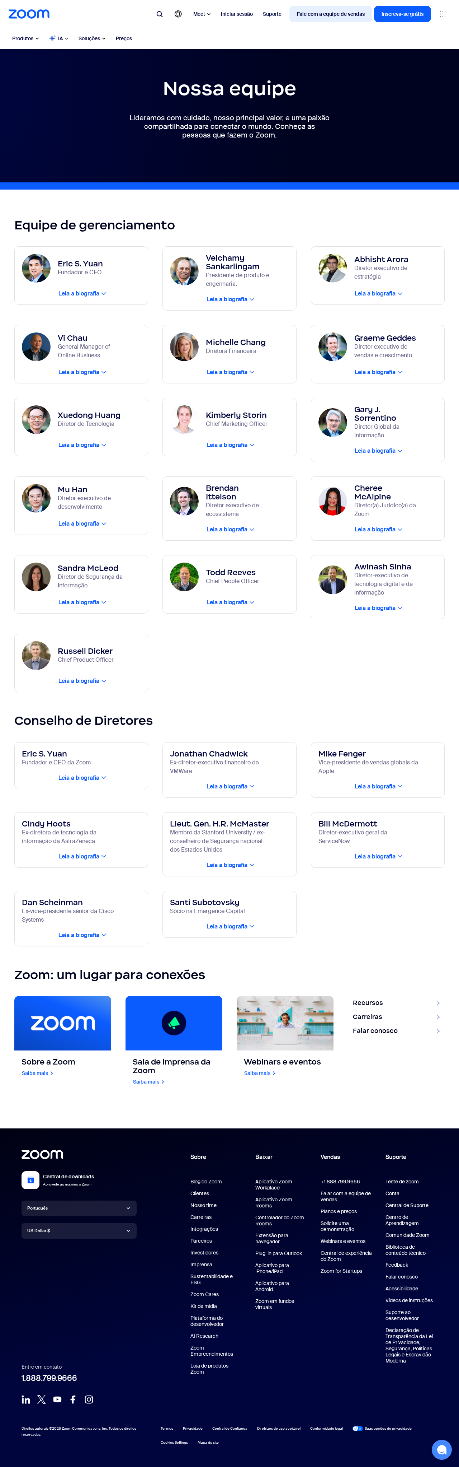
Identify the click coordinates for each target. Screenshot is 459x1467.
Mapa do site (208, 1442)
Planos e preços (339, 1211)
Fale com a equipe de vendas (331, 14)
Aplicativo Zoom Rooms (273, 1202)
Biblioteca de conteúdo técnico (405, 1250)
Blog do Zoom (206, 1181)
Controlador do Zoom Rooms (279, 1220)
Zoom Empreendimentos (211, 1351)
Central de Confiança (229, 1428)
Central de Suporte (407, 1205)
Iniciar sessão (237, 14)
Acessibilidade (401, 1288)
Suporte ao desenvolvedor (402, 1315)
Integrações (204, 1229)
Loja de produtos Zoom (209, 1369)
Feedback (396, 1265)
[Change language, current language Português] (178, 14)
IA (60, 38)
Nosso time (203, 1205)
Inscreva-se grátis (402, 14)
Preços (124, 38)
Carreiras (201, 1217)
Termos (167, 1428)
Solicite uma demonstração (337, 1226)
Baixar (264, 1157)
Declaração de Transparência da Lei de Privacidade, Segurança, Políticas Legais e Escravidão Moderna (409, 1345)
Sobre (198, 1157)
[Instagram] (89, 1399)
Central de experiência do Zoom (346, 1256)
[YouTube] (57, 1399)
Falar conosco (401, 1276)
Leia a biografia (78, 293)
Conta (392, 1193)
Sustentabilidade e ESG (211, 1279)
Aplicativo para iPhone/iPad (272, 1268)
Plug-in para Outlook (278, 1253)
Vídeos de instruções (409, 1300)
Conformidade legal (326, 1428)
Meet (199, 14)
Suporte (272, 14)
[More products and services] (442, 14)
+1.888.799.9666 (340, 1181)
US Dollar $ (38, 1231)
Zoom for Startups (341, 1271)
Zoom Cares (204, 1294)
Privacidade (193, 1428)
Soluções (89, 38)
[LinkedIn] (26, 1399)
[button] (442, 1450)
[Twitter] (41, 1399)
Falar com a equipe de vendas (346, 1196)
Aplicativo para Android (272, 1286)
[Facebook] (73, 1399)
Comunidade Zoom (407, 1235)
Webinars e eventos (343, 1241)
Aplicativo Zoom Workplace (273, 1184)
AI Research (204, 1336)
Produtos (22, 38)
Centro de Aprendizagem (402, 1220)
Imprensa (201, 1264)
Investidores (204, 1252)
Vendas (330, 1157)
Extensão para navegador (271, 1238)
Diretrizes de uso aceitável (279, 1428)
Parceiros (201, 1241)
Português (37, 1208)
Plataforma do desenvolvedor (207, 1321)
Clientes (199, 1193)
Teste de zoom (402, 1181)
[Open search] (159, 14)
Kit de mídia (203, 1306)
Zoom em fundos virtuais (274, 1304)
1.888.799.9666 (49, 1378)
